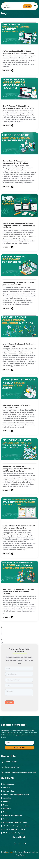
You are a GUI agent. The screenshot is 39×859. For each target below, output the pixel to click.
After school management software (16, 826)
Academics (7, 808)
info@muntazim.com (12, 767)
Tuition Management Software (14, 829)
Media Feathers (20, 855)
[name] (7, 6)
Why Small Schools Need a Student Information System (17, 406)
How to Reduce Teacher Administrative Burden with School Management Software (18, 591)
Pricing (5, 805)
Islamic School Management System (16, 794)
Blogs (5, 812)
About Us (6, 787)
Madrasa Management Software (15, 822)
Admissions (7, 798)
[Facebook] (14, 843)
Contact (6, 819)
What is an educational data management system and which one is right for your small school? (18, 469)
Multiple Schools (9, 791)
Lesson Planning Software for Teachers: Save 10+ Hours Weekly (18, 284)
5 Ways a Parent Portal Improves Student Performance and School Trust (19, 527)
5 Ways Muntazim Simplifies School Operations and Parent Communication (18, 52)
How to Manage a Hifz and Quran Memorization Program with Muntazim (18, 107)
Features (6, 801)
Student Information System (13, 833)
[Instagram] (19, 843)
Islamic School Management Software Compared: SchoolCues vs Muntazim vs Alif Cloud (19, 225)
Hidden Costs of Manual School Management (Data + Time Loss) (16, 162)
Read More (6, 70)
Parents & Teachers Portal (12, 815)
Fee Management (9, 784)
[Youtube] (24, 843)
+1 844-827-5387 (11, 762)
